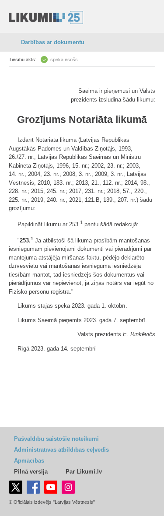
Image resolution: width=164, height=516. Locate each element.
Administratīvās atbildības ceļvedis (61, 449)
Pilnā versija (31, 471)
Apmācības (29, 460)
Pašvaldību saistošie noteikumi (56, 438)
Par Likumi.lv (84, 471)
